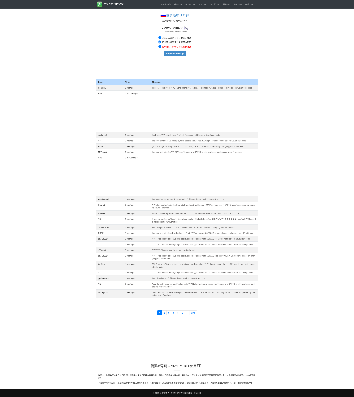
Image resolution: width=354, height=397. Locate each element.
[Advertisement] (175, 67)
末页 (193, 312)
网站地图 (197, 392)
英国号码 (202, 4)
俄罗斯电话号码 (177, 15)
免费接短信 (166, 4)
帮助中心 (238, 4)
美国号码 (178, 4)
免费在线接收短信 (114, 4)
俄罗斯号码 (214, 4)
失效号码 (249, 4)
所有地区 (227, 4)
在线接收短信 (177, 392)
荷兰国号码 (190, 4)
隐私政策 (188, 392)
